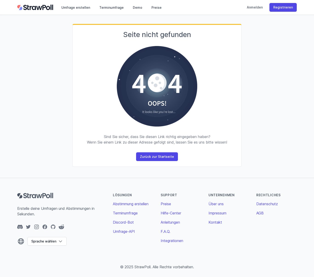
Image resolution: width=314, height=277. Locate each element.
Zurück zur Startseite (157, 157)
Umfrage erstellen (75, 7)
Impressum (217, 213)
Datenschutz (267, 204)
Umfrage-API (124, 231)
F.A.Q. (165, 231)
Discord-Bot (123, 222)
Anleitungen (170, 222)
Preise (156, 7)
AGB (260, 213)
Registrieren (283, 7)
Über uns (216, 204)
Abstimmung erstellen (130, 204)
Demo (137, 7)
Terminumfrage (111, 7)
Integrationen (172, 240)
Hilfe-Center (171, 213)
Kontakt (215, 222)
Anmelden (255, 7)
